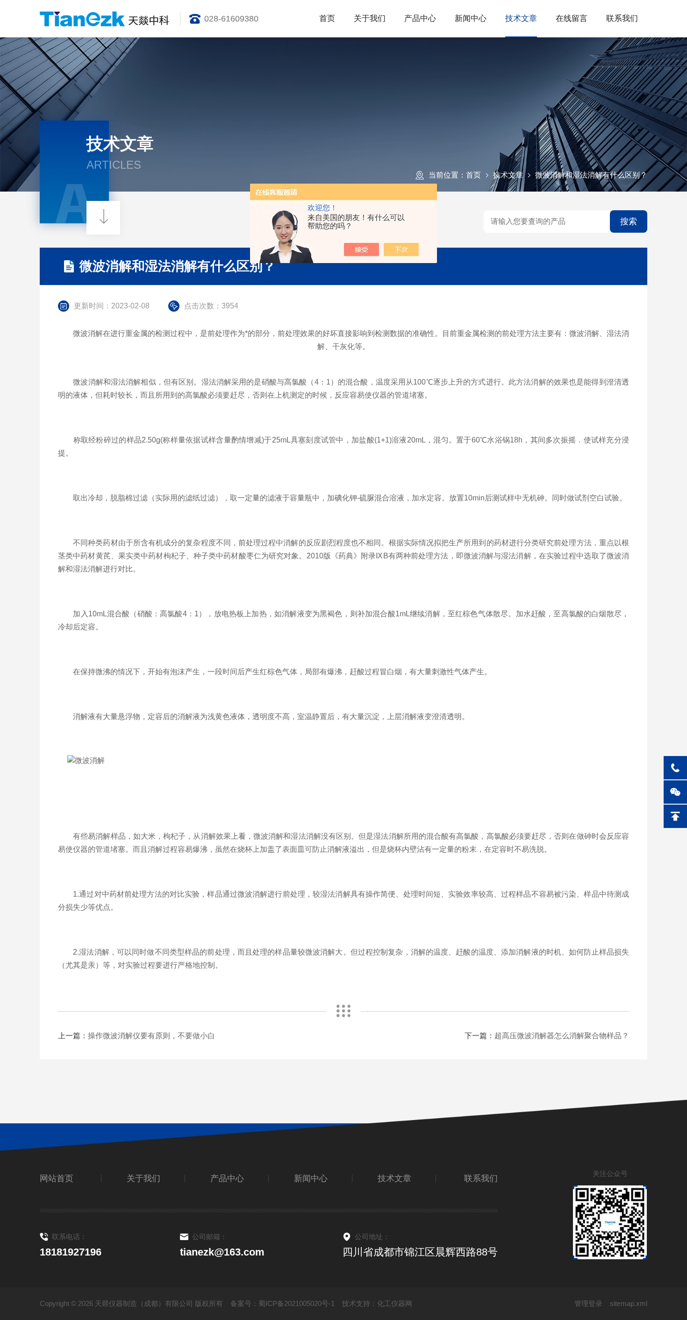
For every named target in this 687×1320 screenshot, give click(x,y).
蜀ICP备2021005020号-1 (296, 1303)
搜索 (628, 221)
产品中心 (420, 18)
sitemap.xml (628, 1303)
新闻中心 (471, 18)
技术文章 (521, 18)
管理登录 (588, 1303)
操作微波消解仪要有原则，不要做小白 (151, 1036)
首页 (327, 18)
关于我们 (370, 18)
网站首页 (56, 1178)
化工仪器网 (394, 1303)
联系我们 (622, 18)
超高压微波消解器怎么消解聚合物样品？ (561, 1036)
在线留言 (571, 18)
